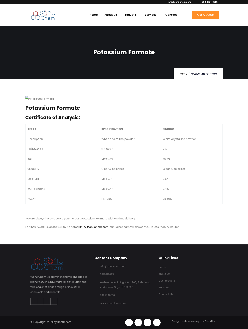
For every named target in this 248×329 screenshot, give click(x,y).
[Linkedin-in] (47, 301)
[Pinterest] (147, 322)
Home (183, 73)
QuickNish (210, 321)
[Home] (43, 15)
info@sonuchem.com (94, 227)
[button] (205, 15)
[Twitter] (40, 301)
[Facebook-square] (138, 322)
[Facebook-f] (33, 301)
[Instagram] (54, 301)
